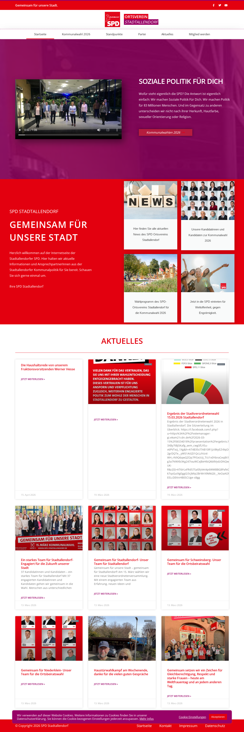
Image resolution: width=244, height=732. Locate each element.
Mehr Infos (147, 718)
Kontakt (165, 725)
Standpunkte (114, 34)
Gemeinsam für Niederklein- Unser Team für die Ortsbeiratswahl (46, 672)
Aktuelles (167, 34)
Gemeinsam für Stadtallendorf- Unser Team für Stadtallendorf (121, 562)
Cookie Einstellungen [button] (192, 717)
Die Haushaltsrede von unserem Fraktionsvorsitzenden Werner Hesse (48, 367)
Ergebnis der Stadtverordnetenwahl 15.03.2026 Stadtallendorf (193, 415)
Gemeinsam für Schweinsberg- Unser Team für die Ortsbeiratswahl (194, 562)
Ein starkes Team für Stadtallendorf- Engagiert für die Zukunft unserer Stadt (47, 564)
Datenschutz (215, 725)
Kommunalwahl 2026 (76, 34)
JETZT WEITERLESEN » (33, 379)
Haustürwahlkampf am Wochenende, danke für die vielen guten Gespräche (121, 672)
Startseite (40, 34)
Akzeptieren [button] (218, 716)
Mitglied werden (199, 34)
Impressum (188, 725)
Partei (142, 34)
